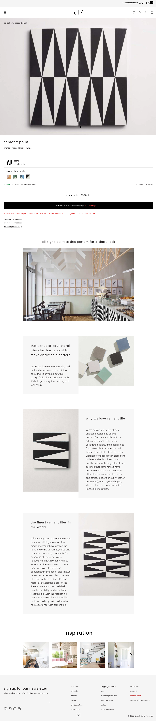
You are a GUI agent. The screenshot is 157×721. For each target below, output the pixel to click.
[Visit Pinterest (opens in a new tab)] (10, 709)
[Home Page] (78, 12)
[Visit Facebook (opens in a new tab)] (15, 709)
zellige (103, 705)
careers (74, 695)
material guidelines (12, 226)
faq (102, 691)
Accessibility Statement (140, 700)
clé (136, 716)
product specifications (13, 223)
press (73, 700)
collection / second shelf (15, 22)
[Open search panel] (140, 12)
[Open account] (146, 12)
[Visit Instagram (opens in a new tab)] (5, 709)
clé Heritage (17, 219)
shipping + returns (108, 686)
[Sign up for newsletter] (27, 702)
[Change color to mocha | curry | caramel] (8, 177)
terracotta (134, 686)
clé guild (74, 691)
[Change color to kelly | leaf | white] (15, 177)
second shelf (135, 695)
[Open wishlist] (134, 12)
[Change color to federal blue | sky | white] (21, 177)
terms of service (23, 693)
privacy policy (9, 693)
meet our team (107, 700)
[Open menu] (5, 12)
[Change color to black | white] (28, 177)
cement (133, 691)
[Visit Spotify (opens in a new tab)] (19, 709)
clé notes (75, 686)
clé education (76, 705)
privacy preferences (39, 693)
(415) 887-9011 (107, 709)
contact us (75, 709)
